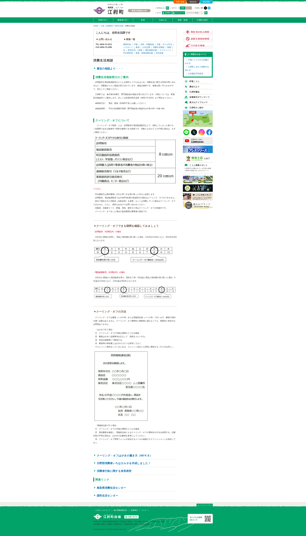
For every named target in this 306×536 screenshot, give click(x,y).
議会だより (194, 87)
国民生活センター (107, 495)
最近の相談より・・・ (110, 68)
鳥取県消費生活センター (111, 487)
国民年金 (127, 44)
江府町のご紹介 (196, 108)
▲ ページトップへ (205, 505)
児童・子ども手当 (164, 44)
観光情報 (206, 2)
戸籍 (136, 44)
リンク (143, 510)
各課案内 (168, 13)
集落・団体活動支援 (144, 53)
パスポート (128, 47)
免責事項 (134, 510)
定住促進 (159, 53)
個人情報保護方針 (120, 510)
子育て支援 (180, 2)
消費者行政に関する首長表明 (114, 470)
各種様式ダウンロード (199, 97)
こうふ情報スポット (198, 167)
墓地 (137, 47)
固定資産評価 (151, 50)
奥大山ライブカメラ (198, 102)
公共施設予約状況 (195, 74)
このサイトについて (102, 510)
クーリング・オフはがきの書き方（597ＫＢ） (124, 455)
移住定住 (193, 2)
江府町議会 (194, 92)
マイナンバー (165, 50)
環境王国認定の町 (139, 11)
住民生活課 (119, 26)
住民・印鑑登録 (147, 44)
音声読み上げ (167, 8)
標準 (182, 8)
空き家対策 (128, 53)
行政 (102, 26)
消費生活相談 (158, 47)
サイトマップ (179, 13)
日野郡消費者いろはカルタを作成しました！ (124, 463)
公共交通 (146, 47)
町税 (140, 50)
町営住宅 (132, 50)
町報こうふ (194, 81)
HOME (95, 26)
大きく (189, 8)
